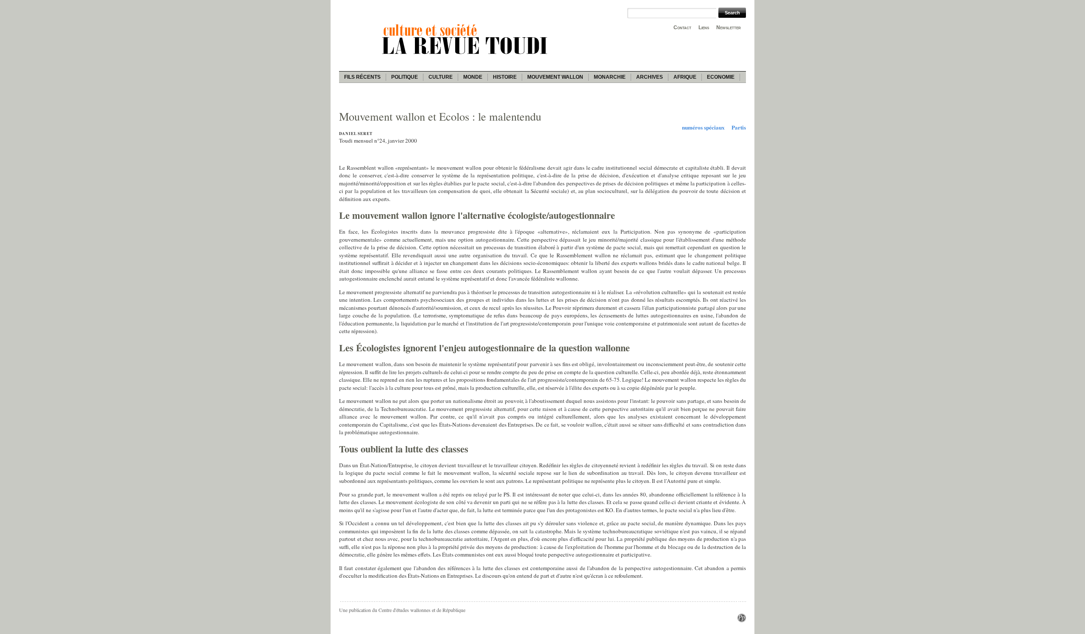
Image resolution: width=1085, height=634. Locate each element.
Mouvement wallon (555, 77)
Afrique (684, 77)
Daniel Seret (356, 133)
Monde (472, 77)
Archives (649, 77)
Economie (720, 77)
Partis (739, 127)
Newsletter (728, 27)
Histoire (505, 77)
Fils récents (362, 77)
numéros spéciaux (703, 127)
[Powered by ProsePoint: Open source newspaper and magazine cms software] (741, 620)
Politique (404, 77)
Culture (440, 77)
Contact (682, 27)
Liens (703, 27)
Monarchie (610, 77)
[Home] (466, 55)
